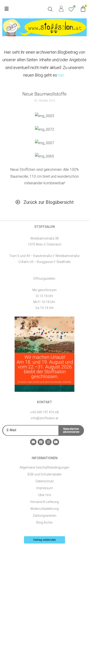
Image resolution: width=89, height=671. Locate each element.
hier (61, 75)
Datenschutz (45, 481)
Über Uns (44, 495)
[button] (23, 9)
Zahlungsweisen (44, 515)
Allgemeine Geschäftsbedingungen (44, 467)
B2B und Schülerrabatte (44, 474)
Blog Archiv (44, 522)
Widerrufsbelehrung (44, 509)
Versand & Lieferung (44, 502)
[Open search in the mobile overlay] (50, 9)
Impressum (44, 488)
